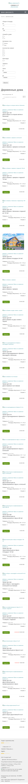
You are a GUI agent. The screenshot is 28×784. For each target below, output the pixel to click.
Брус (5, 45)
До (3, 28)
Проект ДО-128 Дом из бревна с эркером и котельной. (14, 146)
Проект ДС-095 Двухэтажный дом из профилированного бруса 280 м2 (12, 516)
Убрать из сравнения (18, 109)
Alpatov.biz (7, 781)
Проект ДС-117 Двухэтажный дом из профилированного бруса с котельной (14, 482)
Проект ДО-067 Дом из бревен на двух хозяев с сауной (12, 319)
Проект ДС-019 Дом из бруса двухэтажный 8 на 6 (13, 713)
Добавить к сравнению (8, 109)
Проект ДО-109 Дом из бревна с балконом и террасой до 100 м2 (14, 211)
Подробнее (6, 129)
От (3, 23)
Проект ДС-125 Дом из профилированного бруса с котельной (13, 448)
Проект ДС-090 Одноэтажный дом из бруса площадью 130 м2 (11, 550)
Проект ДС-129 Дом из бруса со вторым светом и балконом (13, 114)
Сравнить (5, 111)
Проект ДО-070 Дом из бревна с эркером (10, 288)
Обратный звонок (14, 6)
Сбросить (5, 82)
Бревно (6, 43)
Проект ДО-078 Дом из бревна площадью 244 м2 (13, 257)
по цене (12, 97)
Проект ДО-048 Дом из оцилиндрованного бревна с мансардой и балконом (13, 353)
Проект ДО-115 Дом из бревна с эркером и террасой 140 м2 (14, 177)
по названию (7, 97)
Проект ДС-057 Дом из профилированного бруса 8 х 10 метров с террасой (14, 617)
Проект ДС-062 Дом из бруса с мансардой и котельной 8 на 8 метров (11, 584)
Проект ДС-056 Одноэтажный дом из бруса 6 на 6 (13, 649)
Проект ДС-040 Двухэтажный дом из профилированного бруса (10, 682)
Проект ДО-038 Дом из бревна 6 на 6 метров (11, 385)
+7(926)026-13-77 (5, 767)
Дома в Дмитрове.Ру (7, 12)
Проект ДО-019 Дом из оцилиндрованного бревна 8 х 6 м (14, 416)
